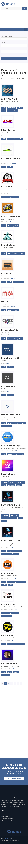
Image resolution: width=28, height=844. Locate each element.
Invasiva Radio (8, 474)
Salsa (4, 520)
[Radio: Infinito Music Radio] (7, 406)
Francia (11, 547)
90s (9, 110)
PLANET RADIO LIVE (10, 505)
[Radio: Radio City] (7, 264)
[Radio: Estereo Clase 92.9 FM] (7, 321)
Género (3, 42)
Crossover (5, 515)
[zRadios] (8, 4)
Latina (9, 225)
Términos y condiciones (8, 821)
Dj (23, 582)
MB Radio (5, 302)
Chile (14, 512)
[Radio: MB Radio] (7, 293)
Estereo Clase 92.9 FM (11, 330)
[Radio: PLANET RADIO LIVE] (7, 496)
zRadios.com (8, 838)
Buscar (14, 58)
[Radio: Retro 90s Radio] (7, 626)
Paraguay (14, 163)
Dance (20, 107)
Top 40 (10, 366)
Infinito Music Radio (10, 415)
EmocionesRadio (9, 664)
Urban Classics (8, 130)
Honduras (15, 335)
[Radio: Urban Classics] (7, 121)
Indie (15, 110)
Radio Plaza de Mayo (11, 446)
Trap (10, 584)
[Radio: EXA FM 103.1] (7, 564)
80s (4, 110)
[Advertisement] (14, 19)
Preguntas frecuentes (7, 818)
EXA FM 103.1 (7, 573)
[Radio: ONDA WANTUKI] (7, 90)
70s (4, 138)
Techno (10, 644)
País (2, 49)
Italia (3, 250)
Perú (13, 640)
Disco (9, 423)
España (12, 104)
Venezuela (16, 668)
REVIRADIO (6, 187)
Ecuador (12, 221)
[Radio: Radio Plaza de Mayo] (7, 437)
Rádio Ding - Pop (9, 386)
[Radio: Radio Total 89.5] (7, 595)
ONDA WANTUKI (9, 99)
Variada (5, 482)
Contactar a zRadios (7, 823)
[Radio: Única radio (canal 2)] (7, 149)
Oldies (15, 253)
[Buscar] (24, 8)
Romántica (11, 485)
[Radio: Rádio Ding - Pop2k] (7, 349)
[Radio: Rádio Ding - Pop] (7, 377)
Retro (16, 225)
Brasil (8, 363)
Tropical (12, 482)
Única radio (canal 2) (10, 158)
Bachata (18, 551)
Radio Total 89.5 (8, 604)
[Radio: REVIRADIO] (7, 178)
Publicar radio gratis (14, 778)
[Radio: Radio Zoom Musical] (7, 208)
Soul (9, 281)
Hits (9, 253)
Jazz (9, 672)
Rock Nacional (6, 615)
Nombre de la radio (6, 36)
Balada (10, 454)
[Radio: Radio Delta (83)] (7, 236)
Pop (4, 107)
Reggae (14, 518)
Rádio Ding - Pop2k (10, 358)
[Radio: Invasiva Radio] (7, 465)
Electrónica (14, 515)
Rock (9, 166)
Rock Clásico (11, 107)
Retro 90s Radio (8, 635)
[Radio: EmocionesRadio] (7, 655)
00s (15, 338)
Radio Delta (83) (8, 245)
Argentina (13, 278)
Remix (4, 584)
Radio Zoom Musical (10, 217)
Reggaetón (20, 482)
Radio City (6, 273)
